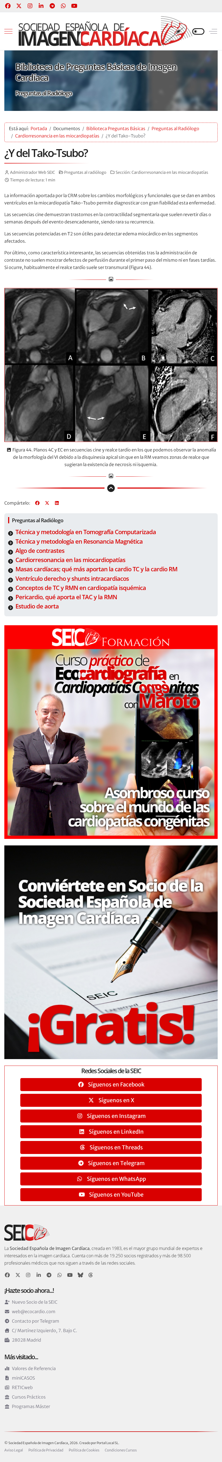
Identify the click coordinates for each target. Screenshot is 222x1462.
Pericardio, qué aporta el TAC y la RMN (66, 597)
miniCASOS (23, 1378)
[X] (47, 503)
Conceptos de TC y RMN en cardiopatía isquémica (80, 588)
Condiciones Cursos (121, 1450)
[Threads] (91, 1275)
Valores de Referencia (34, 1368)
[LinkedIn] (41, 5)
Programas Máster (31, 1406)
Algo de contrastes (39, 550)
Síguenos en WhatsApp (116, 1178)
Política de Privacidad (45, 1450)
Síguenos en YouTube (115, 1194)
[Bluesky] (80, 1275)
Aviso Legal (13, 1450)
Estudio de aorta (37, 606)
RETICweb (22, 1387)
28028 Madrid (26, 1340)
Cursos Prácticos (29, 1397)
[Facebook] (7, 5)
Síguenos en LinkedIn (116, 1131)
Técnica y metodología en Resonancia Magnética (79, 541)
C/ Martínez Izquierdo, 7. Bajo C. (44, 1330)
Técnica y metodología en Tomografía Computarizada (85, 532)
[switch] (198, 31)
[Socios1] (111, 951)
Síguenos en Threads (116, 1147)
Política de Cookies (84, 1450)
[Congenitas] (111, 731)
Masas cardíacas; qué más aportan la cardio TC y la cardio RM (96, 569)
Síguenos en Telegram (116, 1163)
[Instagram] (30, 5)
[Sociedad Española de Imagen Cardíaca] (105, 31)
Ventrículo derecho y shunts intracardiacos (72, 578)
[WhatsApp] (63, 5)
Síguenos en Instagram (116, 1115)
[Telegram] (52, 5)
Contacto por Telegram (35, 1321)
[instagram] (28, 1275)
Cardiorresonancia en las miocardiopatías (170, 172)
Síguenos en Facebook (116, 1084)
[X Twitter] (18, 5)
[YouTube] (74, 5)
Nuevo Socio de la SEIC (34, 1302)
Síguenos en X (115, 1100)
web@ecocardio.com (34, 1311)
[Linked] (39, 1275)
